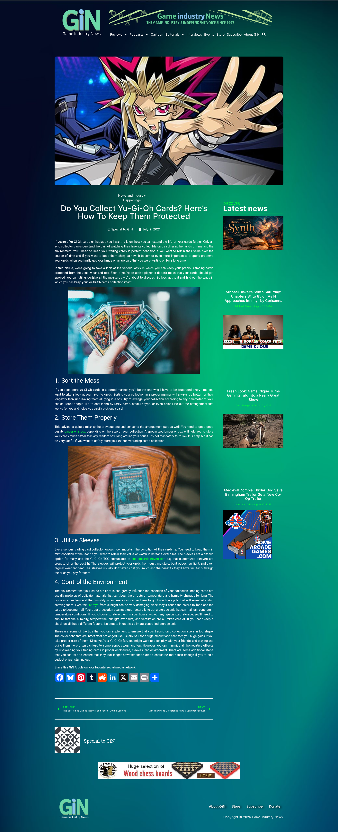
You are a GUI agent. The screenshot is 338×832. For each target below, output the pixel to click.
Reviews (116, 34)
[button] (264, 34)
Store (221, 34)
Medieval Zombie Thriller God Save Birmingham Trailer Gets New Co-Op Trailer (253, 494)
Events (209, 34)
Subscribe (234, 34)
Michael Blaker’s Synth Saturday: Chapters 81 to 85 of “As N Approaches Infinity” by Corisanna (253, 296)
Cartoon (157, 34)
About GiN (252, 34)
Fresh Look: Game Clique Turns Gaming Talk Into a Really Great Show (253, 395)
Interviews (194, 34)
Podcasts (136, 34)
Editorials (172, 34)
